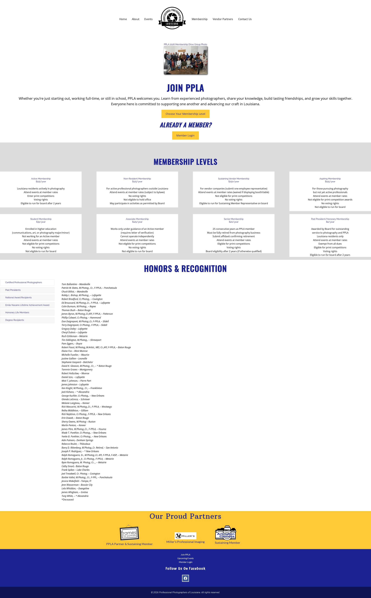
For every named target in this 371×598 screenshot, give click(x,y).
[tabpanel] (196, 393)
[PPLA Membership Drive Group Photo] (185, 47)
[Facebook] (185, 578)
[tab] (27, 283)
